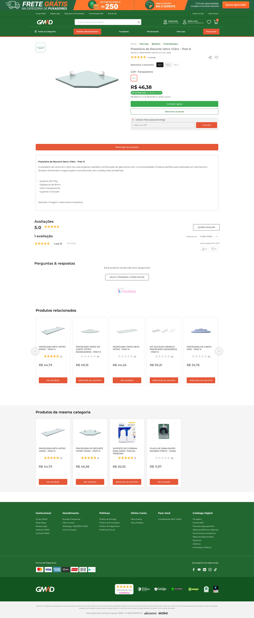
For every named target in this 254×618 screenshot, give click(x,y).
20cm (160, 65)
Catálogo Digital (203, 513)
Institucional (43, 513)
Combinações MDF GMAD (169, 519)
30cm (176, 65)
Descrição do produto (127, 147)
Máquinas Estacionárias (203, 537)
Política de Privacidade (109, 523)
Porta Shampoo (171, 44)
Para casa (181, 31)
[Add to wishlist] (216, 57)
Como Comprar (69, 530)
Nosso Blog (41, 523)
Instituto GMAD (43, 530)
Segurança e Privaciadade (74, 14)
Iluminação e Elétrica (202, 547)
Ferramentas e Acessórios (204, 533)
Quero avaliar (206, 227)
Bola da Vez (112, 14)
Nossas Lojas (55, 14)
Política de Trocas (107, 530)
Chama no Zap (198, 14)
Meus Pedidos (137, 523)
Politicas (104, 513)
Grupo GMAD (41, 14)
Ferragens (197, 519)
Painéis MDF (198, 523)
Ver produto (53, 380)
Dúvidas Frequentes (71, 519)
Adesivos (197, 544)
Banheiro (156, 44)
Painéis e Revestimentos (87, 31)
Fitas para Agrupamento (203, 526)
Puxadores (124, 31)
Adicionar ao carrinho (90, 380)
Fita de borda (153, 31)
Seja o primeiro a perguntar (127, 277)
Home (133, 44)
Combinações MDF (96, 14)
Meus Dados (136, 519)
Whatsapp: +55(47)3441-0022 (75, 526)
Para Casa (144, 44)
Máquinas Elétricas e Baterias (205, 530)
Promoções (211, 31)
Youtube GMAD (42, 533)
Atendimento (70, 513)
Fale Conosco (213, 14)
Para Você (164, 513)
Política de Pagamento (109, 526)
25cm (168, 65)
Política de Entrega (107, 519)
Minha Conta (139, 513)
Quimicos (197, 540)
